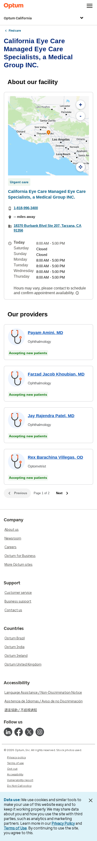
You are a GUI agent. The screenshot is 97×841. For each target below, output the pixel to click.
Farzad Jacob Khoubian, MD (56, 374)
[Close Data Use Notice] (90, 800)
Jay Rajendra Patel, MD (51, 415)
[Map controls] (80, 167)
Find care (15, 30)
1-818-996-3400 (26, 208)
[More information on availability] (77, 293)
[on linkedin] (8, 732)
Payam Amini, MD (45, 332)
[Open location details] (48, 133)
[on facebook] (18, 732)
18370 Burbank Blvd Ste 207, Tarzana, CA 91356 (47, 228)
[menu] (89, 6)
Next (59, 493)
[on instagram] (40, 732)
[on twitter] (29, 732)
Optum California (18, 18)
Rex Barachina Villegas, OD (55, 457)
